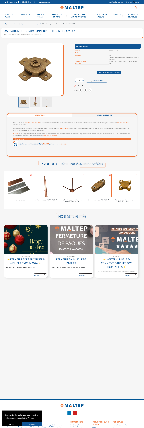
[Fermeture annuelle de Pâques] (71, 239)
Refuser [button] (11, 424)
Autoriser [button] (32, 424)
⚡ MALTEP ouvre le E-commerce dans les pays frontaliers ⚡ (116, 263)
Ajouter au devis (96, 81)
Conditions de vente (76, 427)
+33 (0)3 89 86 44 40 (27, 2)
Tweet (85, 90)
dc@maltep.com (45, 2)
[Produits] (40, 273)
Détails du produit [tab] (104, 115)
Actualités (26, 256)
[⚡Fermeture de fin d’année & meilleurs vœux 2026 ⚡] (26, 239)
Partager (80, 90)
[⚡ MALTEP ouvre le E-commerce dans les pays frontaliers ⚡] (116, 239)
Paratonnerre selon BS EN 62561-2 (46, 200)
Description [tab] (39, 115)
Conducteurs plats (19, 200)
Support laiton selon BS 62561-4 (98, 200)
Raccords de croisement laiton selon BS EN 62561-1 (124, 201)
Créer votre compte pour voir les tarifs (109, 72)
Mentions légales (75, 425)
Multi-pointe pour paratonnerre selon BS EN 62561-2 (72, 201)
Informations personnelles (120, 425)
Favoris (129, 2)
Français (121, 2)
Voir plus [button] (31, 418)
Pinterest (90, 90)
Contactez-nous (11, 2)
